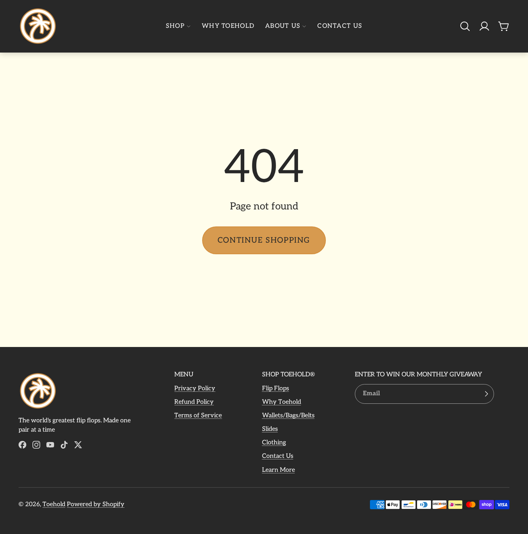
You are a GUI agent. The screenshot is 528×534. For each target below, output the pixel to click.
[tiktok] (64, 445)
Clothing (274, 442)
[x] (78, 445)
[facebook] (22, 445)
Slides (270, 429)
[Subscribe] (486, 394)
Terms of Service (198, 415)
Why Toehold (228, 26)
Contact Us (339, 26)
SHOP (175, 26)
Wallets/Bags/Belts (288, 415)
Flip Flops (275, 388)
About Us (282, 26)
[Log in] (484, 26)
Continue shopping (264, 240)
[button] (465, 26)
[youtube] (50, 445)
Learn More (278, 470)
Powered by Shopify (95, 504)
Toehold (54, 504)
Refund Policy (194, 402)
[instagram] (36, 445)
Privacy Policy (194, 388)
